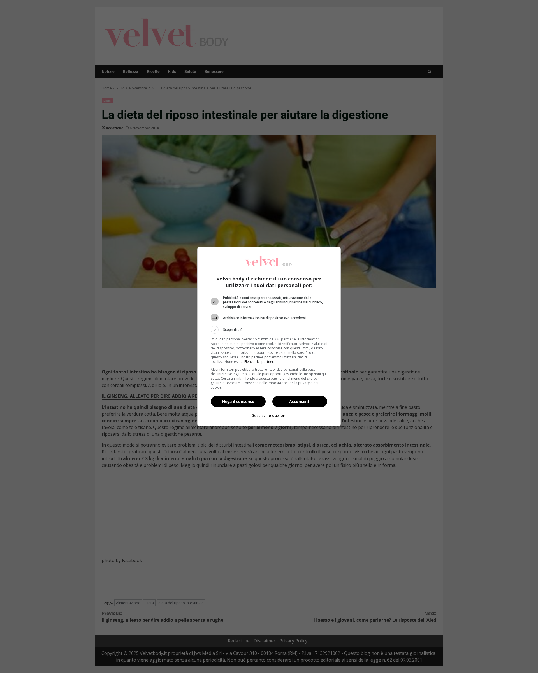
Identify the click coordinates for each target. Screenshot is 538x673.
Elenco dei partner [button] (258, 361)
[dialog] (269, 336)
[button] (269, 330)
